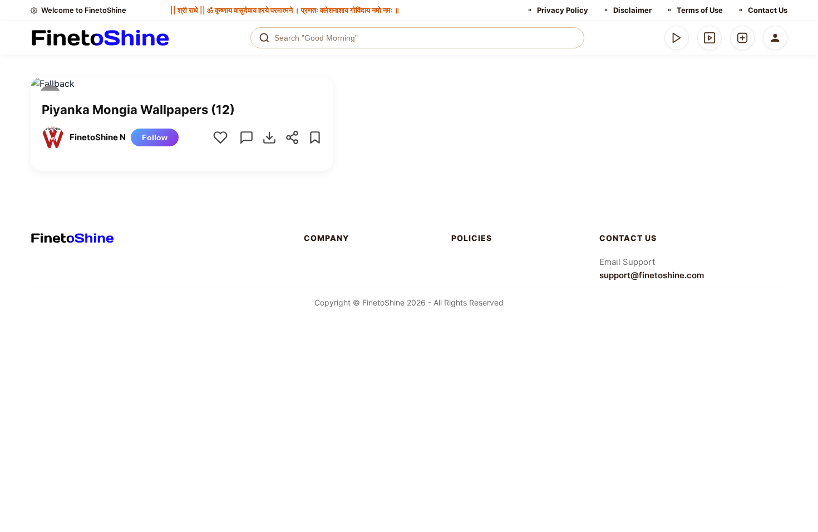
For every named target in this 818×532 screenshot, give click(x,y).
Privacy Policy (562, 10)
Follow (154, 137)
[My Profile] (775, 38)
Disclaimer (632, 10)
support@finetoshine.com (651, 275)
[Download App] (676, 38)
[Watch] (709, 38)
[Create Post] (742, 38)
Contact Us (767, 10)
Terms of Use (700, 10)
